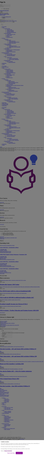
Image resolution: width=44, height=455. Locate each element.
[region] (22, 447)
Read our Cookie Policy (8, 450)
